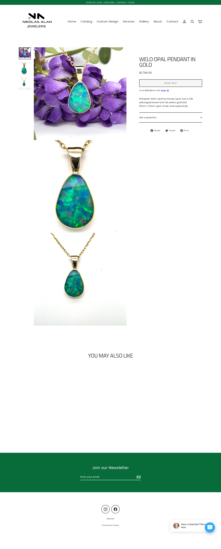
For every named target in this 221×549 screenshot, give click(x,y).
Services (129, 21)
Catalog (86, 21)
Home (72, 21)
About (157, 21)
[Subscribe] (138, 477)
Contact (172, 21)
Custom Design (107, 21)
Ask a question (147, 117)
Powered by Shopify (110, 525)
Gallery (144, 21)
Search (110, 518)
